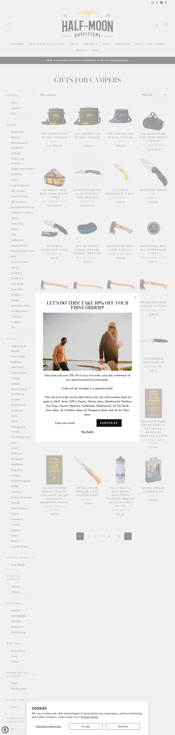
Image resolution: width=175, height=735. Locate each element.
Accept (85, 726)
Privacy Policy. (90, 717)
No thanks (88, 432)
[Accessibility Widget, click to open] (5, 729)
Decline (123, 726)
